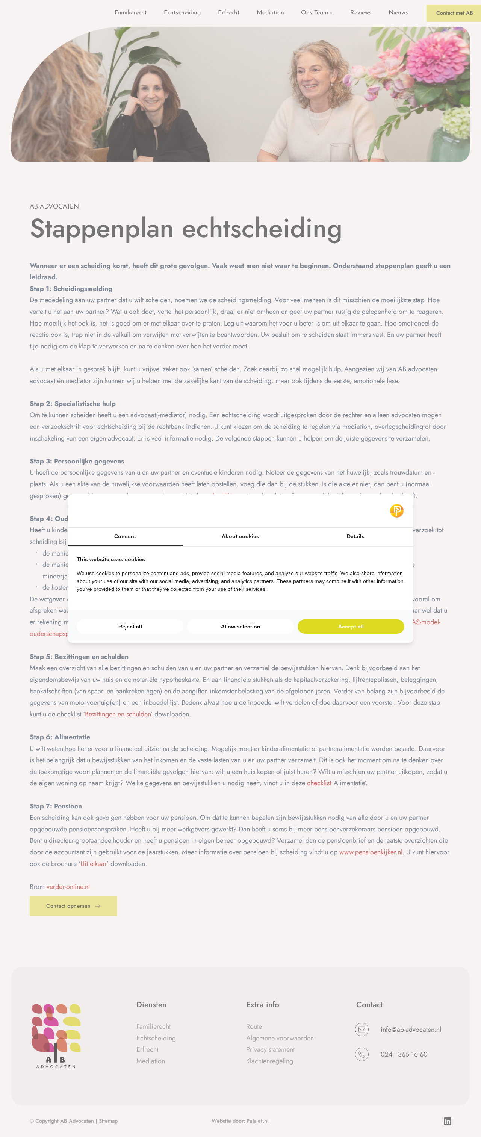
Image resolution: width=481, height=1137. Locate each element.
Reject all (130, 627)
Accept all (351, 627)
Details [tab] (356, 536)
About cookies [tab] (240, 536)
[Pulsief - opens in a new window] (396, 510)
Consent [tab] (125, 536)
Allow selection (240, 627)
